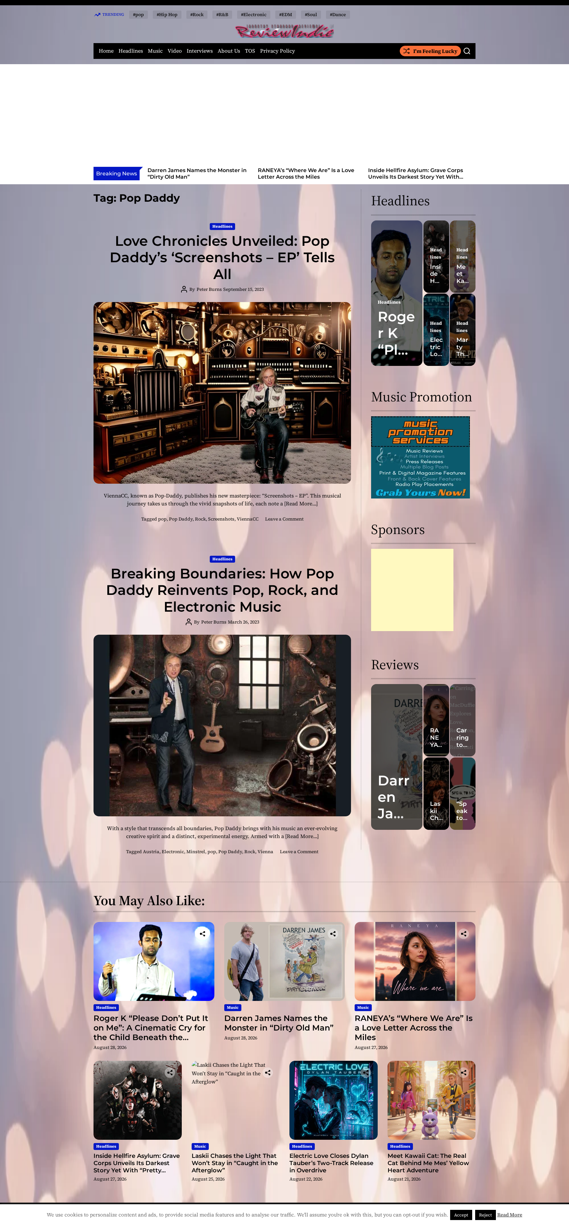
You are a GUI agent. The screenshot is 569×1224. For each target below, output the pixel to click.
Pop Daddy (181, 519)
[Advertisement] (284, 117)
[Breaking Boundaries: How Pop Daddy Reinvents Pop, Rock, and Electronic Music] (222, 725)
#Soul (311, 14)
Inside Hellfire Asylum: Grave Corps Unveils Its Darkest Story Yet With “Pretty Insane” (305, 176)
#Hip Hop (167, 14)
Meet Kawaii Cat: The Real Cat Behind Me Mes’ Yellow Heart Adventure (428, 1163)
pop (162, 519)
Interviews (200, 51)
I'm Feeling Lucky (435, 51)
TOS (250, 51)
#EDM (285, 14)
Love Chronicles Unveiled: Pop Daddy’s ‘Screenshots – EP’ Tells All (222, 257)
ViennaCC (247, 519)
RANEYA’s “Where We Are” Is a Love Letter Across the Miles (196, 173)
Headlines (131, 51)
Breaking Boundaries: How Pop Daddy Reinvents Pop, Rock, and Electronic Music (222, 590)
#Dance (338, 14)
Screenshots (221, 519)
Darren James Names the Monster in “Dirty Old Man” (279, 1023)
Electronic (173, 851)
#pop (138, 14)
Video (175, 51)
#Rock (196, 14)
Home (106, 51)
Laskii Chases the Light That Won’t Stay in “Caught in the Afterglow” (415, 173)
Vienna (265, 851)
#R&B (222, 14)
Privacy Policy (277, 51)
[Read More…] (301, 503)
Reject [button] (485, 1215)
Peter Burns (209, 289)
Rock (200, 519)
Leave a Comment (284, 519)
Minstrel (195, 851)
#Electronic (253, 14)
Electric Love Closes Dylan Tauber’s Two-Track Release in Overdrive (331, 1163)
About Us (229, 51)
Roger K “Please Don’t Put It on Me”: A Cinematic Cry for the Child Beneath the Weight (151, 1032)
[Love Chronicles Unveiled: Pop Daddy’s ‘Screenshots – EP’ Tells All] (222, 393)
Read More (509, 1214)
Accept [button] (461, 1215)
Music (155, 51)
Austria (151, 851)
